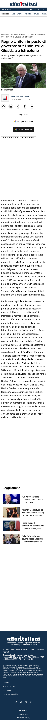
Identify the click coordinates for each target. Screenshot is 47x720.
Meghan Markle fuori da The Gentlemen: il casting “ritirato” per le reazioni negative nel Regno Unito (33, 513)
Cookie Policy (23, 714)
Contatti (6, 682)
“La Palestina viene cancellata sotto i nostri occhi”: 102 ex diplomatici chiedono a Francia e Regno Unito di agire (32, 500)
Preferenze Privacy (23, 718)
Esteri (10, 34)
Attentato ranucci (32, 14)
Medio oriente (17, 14)
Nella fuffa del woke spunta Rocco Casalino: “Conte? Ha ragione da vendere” (32, 539)
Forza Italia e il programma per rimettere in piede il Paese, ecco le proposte (33, 526)
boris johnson (10, 138)
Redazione (7, 690)
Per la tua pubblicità (10, 694)
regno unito (28, 138)
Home (4, 34)
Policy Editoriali (9, 686)
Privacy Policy (23, 710)
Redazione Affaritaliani (20, 96)
